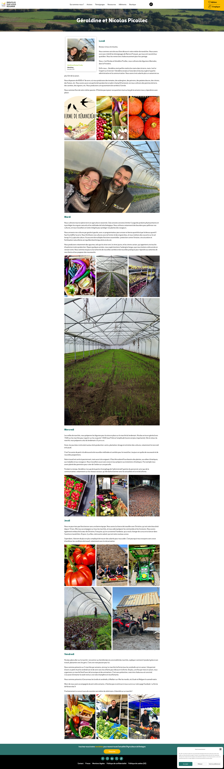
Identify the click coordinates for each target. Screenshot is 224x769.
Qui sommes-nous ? (77, 4)
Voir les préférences (214, 764)
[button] (220, 749)
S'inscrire (112, 751)
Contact (80, 763)
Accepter (185, 764)
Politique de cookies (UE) (137, 763)
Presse (87, 763)
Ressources (112, 4)
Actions (89, 4)
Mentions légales (98, 763)
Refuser (200, 764)
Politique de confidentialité (116, 763)
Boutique (132, 4)
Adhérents (122, 4)
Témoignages (100, 4)
